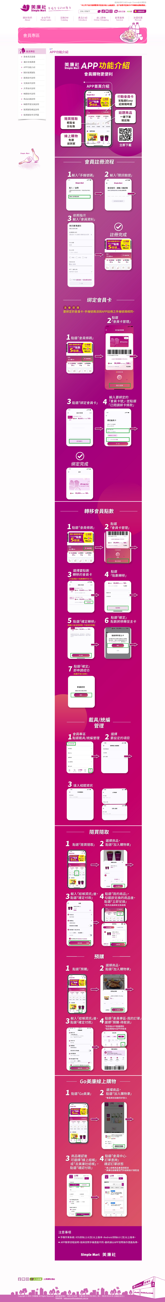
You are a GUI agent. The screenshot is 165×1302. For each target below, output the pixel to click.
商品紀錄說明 (29, 99)
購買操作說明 (29, 78)
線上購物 (101, 19)
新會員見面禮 (29, 57)
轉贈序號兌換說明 (31, 104)
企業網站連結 (49, 1279)
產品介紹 (82, 19)
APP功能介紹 (29, 67)
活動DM (64, 19)
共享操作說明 (29, 88)
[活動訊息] (139, 11)
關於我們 (27, 19)
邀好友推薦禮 (29, 62)
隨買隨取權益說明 (31, 109)
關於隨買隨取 (29, 72)
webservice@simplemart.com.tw (76, 1298)
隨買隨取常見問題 (31, 115)
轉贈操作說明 (29, 94)
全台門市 (46, 19)
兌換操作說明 (29, 83)
